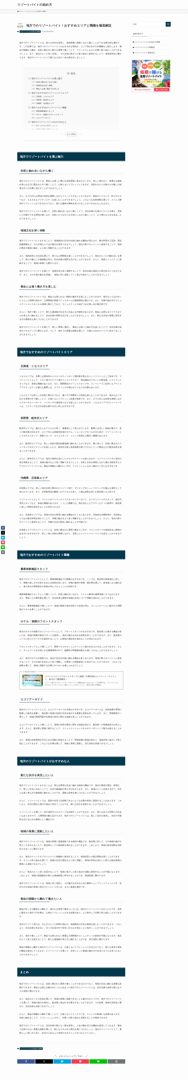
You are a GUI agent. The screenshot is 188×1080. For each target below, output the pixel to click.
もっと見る (71, 134)
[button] (26, 1061)
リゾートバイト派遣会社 (145, 53)
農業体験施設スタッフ (45, 111)
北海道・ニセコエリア (45, 96)
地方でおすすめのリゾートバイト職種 (49, 107)
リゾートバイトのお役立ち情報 (30, 31)
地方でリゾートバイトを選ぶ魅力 (47, 78)
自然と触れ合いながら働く (47, 82)
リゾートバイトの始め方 (34, 4)
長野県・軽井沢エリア (45, 100)
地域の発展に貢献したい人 (47, 129)
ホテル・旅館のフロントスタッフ (49, 114)
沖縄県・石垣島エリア (45, 103)
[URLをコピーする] (116, 1061)
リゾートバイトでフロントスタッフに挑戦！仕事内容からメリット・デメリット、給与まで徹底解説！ (81, 677)
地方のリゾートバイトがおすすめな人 (49, 122)
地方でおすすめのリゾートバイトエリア (50, 93)
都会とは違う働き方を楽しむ (47, 89)
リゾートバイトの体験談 (145, 47)
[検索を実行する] (168, 24)
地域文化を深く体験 (44, 85)
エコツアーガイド (43, 118)
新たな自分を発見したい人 (47, 125)
